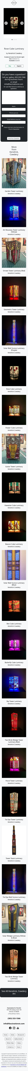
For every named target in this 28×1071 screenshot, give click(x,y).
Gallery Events (18, 1039)
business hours (17, 79)
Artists (12, 1035)
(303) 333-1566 (14, 1018)
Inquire (19, 66)
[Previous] (6, 23)
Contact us (11, 1047)
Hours (19, 1047)
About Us (8, 1039)
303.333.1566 (20, 77)
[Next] (22, 23)
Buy (10, 66)
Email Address (13, 119)
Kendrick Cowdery (15, 53)
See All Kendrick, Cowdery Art (14, 992)
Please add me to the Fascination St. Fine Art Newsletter (14, 128)
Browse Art (21, 1035)
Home (5, 1035)
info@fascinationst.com (13, 84)
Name (13, 106)
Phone (13, 113)
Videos (19, 1043)
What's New (10, 1043)
